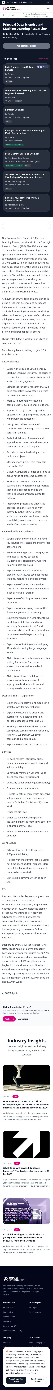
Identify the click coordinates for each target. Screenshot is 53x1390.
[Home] (3, 15)
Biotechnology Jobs (37, 1342)
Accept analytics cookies (16, 1380)
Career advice (9, 1317)
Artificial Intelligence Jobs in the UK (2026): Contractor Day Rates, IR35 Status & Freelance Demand (23, 1237)
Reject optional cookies (37, 1380)
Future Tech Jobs (20, 2)
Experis (11, 137)
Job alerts (7, 1321)
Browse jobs (8, 1307)
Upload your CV (9, 1326)
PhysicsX (11, 97)
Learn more (24, 1019)
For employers (35, 1312)
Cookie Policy (29, 1373)
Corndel (11, 74)
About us (7, 1342)
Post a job (9, 1019)
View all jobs (44, 58)
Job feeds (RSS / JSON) (12, 1330)
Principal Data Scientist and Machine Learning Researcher (36, 15)
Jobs (13, 15)
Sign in (48, 2)
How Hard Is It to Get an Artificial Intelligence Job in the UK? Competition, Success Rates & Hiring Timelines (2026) (26, 1104)
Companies (8, 1312)
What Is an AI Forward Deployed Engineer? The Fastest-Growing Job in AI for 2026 (26, 1171)
